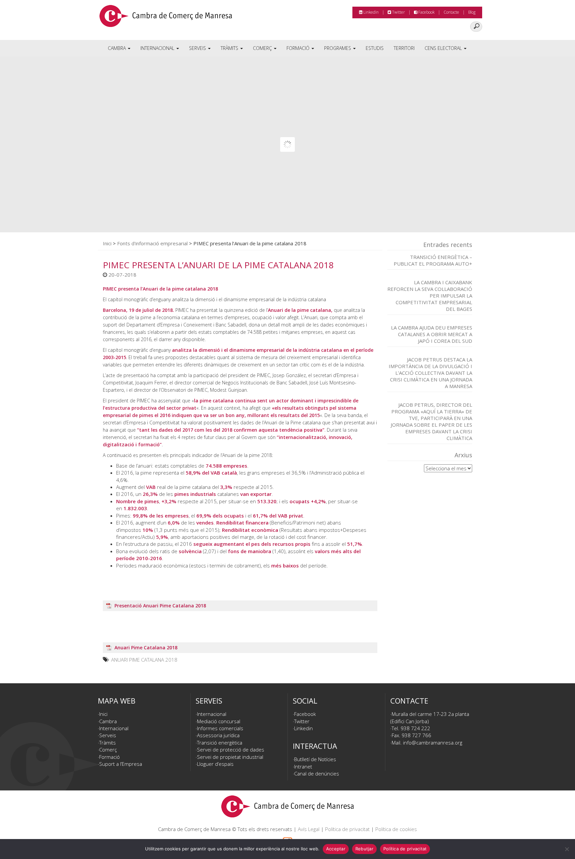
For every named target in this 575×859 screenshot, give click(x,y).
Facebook (426, 12)
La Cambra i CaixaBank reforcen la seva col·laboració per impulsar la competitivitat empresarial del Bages (429, 295)
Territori (404, 48)
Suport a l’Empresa (120, 763)
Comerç (263, 48)
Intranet (303, 766)
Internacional (158, 48)
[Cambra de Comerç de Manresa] (166, 18)
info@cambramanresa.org (432, 742)
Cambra (117, 48)
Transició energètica (219, 742)
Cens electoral (444, 48)
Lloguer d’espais (215, 763)
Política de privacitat (347, 829)
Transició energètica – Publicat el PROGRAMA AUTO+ (433, 260)
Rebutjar (364, 848)
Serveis (198, 48)
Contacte (451, 12)
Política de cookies (396, 829)
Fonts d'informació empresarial (152, 243)
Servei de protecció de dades (230, 749)
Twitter (398, 12)
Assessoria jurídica (218, 735)
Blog (472, 12)
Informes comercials (220, 728)
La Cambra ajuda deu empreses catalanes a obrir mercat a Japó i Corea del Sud (431, 334)
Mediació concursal (218, 721)
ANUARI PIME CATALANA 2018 (144, 659)
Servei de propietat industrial (230, 756)
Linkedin (370, 12)
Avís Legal (308, 829)
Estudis (375, 48)
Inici (107, 243)
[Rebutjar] (566, 849)
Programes (338, 48)
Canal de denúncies (316, 773)
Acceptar (335, 848)
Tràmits (230, 48)
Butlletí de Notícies (315, 759)
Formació (299, 48)
